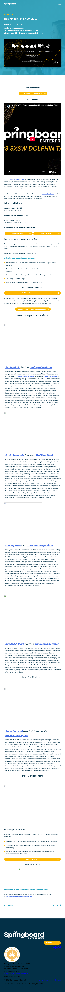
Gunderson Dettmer (46, 644)
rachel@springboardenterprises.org (19, 897)
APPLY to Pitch (46, 234)
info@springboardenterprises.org (16, 974)
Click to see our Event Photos (32, 93)
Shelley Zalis (13, 545)
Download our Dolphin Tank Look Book (32, 309)
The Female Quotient (40, 545)
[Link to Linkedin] (56, 947)
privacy (51, 980)
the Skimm (22, 376)
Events (10, 906)
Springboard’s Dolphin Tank (14, 179)
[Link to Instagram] (58, 947)
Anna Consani (14, 731)
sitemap (58, 980)
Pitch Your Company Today (31, 293)
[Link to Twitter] (54, 947)
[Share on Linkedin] (57, 906)
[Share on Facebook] (60, 906)
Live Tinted (30, 376)
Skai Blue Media (44, 455)
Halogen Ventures (41, 367)
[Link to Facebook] (60, 947)
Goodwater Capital (16, 735)
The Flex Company (51, 376)
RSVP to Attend (17, 234)
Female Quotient (48, 194)
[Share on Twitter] (53, 906)
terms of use (43, 980)
